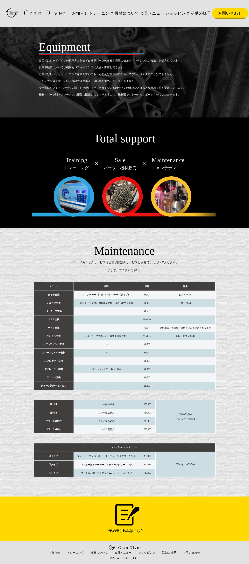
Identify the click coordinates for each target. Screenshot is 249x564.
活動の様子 (201, 13)
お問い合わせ (230, 13)
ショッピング (177, 13)
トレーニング (101, 13)
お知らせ (80, 13)
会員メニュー (152, 13)
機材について (127, 13)
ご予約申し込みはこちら (124, 531)
